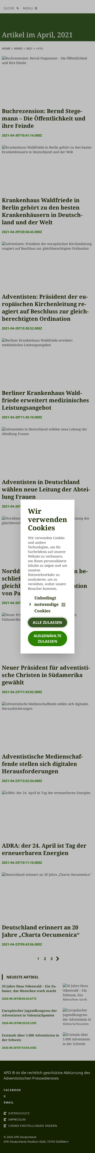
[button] (47, 604)
